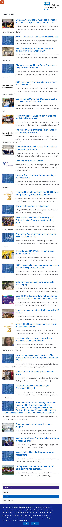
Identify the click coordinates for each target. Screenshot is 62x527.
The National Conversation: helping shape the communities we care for (36, 131)
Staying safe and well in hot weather (32, 206)
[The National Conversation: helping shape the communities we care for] (8, 133)
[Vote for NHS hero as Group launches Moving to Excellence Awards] (8, 327)
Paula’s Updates (8, 500)
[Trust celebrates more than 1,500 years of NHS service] (8, 313)
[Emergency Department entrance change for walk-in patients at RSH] (8, 237)
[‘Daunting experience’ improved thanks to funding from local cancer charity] (8, 52)
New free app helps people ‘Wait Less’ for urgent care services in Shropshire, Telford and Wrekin (37, 357)
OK (26, 524)
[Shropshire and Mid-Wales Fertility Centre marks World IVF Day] (8, 254)
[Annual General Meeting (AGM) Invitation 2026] (8, 40)
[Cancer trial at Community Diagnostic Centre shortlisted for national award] (8, 102)
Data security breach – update (29, 161)
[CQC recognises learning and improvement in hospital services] (8, 85)
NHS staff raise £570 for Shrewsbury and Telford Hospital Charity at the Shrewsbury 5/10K (35, 220)
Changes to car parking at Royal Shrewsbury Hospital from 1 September (36, 66)
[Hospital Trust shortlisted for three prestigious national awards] (8, 178)
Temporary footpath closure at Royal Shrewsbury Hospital (32, 386)
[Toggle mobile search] (53, 4)
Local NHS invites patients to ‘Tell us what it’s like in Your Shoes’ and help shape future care (36, 297)
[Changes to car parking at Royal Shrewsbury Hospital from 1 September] (8, 68)
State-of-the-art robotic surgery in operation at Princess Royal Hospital (36, 147)
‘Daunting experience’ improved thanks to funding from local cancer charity (34, 49)
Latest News (6, 496)
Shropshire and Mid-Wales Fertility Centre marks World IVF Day (35, 252)
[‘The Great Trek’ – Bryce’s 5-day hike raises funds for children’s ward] (8, 119)
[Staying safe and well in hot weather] (8, 209)
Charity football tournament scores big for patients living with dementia (34, 467)
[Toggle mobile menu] (58, 4)
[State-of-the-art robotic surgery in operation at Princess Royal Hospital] (8, 150)
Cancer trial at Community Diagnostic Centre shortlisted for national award (36, 100)
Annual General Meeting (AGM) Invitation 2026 (37, 37)
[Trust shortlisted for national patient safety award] (8, 375)
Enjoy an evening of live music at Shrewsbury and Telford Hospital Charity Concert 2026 (36, 21)
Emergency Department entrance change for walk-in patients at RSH (36, 235)
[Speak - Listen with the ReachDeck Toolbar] (2, 2)
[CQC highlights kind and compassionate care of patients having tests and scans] (8, 268)
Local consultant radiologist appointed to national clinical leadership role (34, 339)
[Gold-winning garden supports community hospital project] (8, 285)
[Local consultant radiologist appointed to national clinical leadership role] (8, 341)
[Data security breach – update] (8, 164)
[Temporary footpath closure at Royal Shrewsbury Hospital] (8, 389)
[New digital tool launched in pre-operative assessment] (8, 456)
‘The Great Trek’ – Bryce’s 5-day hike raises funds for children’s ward (36, 117)
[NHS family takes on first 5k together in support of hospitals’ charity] (8, 441)
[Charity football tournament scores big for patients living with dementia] (8, 470)
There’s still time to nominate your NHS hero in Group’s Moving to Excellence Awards (37, 193)
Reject (35, 524)
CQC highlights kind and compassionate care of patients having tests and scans (37, 266)
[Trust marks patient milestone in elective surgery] (8, 427)
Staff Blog (6, 504)
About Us (5, 492)
